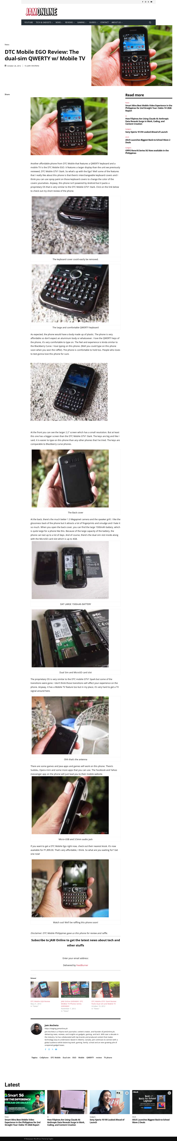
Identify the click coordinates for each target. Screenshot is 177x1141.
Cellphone (44, 1057)
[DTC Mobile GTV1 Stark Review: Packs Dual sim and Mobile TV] (106, 989)
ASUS (127, 137)
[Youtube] (151, 1)
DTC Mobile (56, 1057)
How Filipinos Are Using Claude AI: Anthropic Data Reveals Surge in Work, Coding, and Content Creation (147, 121)
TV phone (108, 1057)
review (99, 1057)
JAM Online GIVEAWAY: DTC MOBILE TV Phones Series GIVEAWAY (72, 1003)
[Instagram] (145, 1)
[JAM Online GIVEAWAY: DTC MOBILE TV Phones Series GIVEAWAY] (75, 989)
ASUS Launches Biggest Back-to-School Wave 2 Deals (147, 141)
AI (126, 116)
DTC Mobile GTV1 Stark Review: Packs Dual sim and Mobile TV (104, 1002)
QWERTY (90, 1057)
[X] (148, 1)
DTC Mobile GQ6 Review (40, 1001)
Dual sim (66, 1057)
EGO (74, 1057)
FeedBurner (82, 965)
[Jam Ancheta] (36, 1037)
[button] (150, 22)
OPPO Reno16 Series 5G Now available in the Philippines (147, 152)
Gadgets (128, 129)
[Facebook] (142, 1)
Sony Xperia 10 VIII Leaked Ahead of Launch (146, 131)
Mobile (81, 1057)
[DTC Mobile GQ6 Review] (45, 989)
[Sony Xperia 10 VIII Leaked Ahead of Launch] (110, 1102)
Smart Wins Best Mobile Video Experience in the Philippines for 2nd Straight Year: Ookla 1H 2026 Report (148, 108)
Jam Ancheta (33, 66)
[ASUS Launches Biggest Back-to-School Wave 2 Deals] (152, 1102)
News (7, 44)
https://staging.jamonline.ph (56, 1029)
